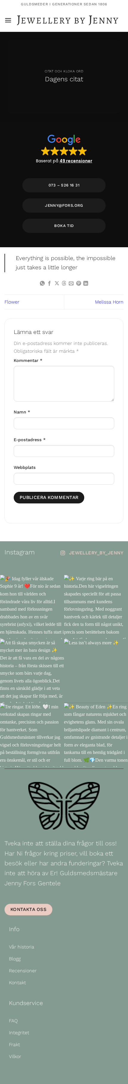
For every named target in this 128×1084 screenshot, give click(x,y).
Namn (22, 412)
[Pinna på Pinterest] (78, 283)
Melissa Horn (109, 302)
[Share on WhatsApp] (42, 283)
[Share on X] (56, 283)
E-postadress (30, 439)
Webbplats (25, 467)
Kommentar (28, 360)
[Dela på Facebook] (49, 283)
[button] (8, 20)
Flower (11, 302)
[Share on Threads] (64, 283)
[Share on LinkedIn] (85, 283)
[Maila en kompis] (71, 283)
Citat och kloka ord (64, 71)
